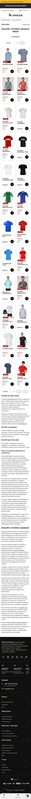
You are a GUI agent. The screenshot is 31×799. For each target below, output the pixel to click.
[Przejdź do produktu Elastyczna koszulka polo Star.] (8, 283)
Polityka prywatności (7, 745)
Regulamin (5, 704)
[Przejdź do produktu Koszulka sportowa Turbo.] (8, 112)
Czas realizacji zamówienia (9, 736)
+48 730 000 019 (10, 684)
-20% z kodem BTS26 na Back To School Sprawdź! (12, 1)
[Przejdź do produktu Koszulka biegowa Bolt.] (8, 84)
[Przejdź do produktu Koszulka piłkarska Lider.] (8, 368)
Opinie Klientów (6, 770)
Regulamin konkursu (7, 748)
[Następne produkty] (18, 391)
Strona (8, 43)
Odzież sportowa (16, 20)
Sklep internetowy (15, 790)
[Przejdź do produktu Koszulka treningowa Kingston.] (23, 113)
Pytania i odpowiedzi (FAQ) (9, 753)
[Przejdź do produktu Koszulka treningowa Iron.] (23, 254)
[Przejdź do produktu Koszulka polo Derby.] (23, 225)
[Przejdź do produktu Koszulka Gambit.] (8, 55)
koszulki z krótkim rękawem (18, 622)
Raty (3, 707)
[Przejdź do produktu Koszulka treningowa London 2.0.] (23, 169)
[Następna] (29, 6)
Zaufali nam (5, 767)
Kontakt (4, 765)
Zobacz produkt (12, 71)
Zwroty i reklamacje (7, 702)
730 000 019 (24, 10)
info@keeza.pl (23, 424)
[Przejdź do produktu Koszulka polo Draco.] (8, 254)
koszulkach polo (22, 608)
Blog (3, 755)
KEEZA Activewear (5, 20)
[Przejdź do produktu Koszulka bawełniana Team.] (23, 141)
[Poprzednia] (1, 6)
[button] (15, 697)
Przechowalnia (6, 721)
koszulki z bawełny (19, 550)
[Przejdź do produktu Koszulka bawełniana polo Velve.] (23, 311)
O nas (3, 772)
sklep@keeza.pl (9, 689)
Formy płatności (6, 731)
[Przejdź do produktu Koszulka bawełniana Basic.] (8, 169)
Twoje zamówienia (7, 716)
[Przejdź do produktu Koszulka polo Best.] (8, 226)
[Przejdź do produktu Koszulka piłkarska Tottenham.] (23, 197)
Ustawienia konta (7, 719)
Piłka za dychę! (6, 750)
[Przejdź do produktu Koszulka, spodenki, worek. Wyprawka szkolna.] (8, 311)
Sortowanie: (16, 37)
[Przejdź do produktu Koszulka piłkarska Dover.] (8, 197)
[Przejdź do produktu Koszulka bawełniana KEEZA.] (8, 141)
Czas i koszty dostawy (8, 733)
